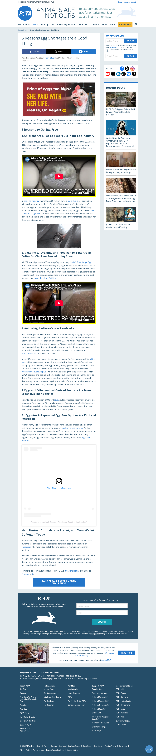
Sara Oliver (50, 58)
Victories (23, 705)
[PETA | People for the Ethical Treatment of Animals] (25, 13)
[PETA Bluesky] (129, 74)
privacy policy (95, 633)
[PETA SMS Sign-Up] (113, 74)
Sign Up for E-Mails (27, 717)
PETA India (120, 709)
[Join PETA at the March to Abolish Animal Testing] (121, 218)
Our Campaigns (50, 693)
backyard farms (29, 353)
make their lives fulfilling (45, 278)
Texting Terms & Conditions (115, 746)
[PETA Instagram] (132, 68)
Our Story (23, 689)
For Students (49, 701)
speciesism (26, 547)
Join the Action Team (52, 697)
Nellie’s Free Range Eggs (81, 262)
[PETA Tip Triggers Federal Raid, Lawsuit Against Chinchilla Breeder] (121, 105)
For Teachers (49, 705)
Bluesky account (71, 570)
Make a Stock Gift (99, 709)
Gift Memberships (99, 727)
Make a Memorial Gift (100, 701)
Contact (62, 746)
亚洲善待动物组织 (123, 721)
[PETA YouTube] (108, 74)
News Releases (74, 693)
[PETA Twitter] (127, 68)
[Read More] (78, 653)
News (25, 30)
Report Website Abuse (55, 750)
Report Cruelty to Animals (127, 2)
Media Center (73, 689)
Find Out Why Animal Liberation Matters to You (28, 699)
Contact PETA (25, 725)
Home (20, 30)
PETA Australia (122, 713)
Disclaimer (98, 746)
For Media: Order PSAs (77, 701)
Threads (25, 574)
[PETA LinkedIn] (118, 74)
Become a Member (99, 693)
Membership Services (100, 723)
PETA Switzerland (123, 705)
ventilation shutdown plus (34, 371)
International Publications (25, 730)
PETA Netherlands (123, 701)
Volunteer (23, 709)
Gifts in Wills (97, 713)
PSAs (70, 697)
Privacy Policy (25, 750)
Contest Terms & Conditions (79, 746)
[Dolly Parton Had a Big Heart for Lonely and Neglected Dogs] (121, 163)
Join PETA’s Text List (28, 721)
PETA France (121, 693)
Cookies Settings (72, 750)
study (56, 400)
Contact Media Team (76, 705)
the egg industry (31, 201)
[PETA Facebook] (122, 68)
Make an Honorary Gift (101, 705)
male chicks (73, 201)
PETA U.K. (120, 689)
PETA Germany (122, 697)
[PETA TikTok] (123, 74)
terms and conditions (90, 631)
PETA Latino (121, 725)
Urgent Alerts (49, 689)
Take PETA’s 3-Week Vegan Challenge (59, 582)
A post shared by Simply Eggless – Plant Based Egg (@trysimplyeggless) (59, 522)
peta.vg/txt (113, 47)
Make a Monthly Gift (100, 697)
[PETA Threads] (134, 74)
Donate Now (97, 689)
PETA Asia (120, 717)
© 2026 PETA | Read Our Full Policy (34, 746)
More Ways (96, 731)
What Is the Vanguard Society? (100, 718)
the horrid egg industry (72, 428)
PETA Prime (24, 713)
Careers (23, 693)
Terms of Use (38, 750)
